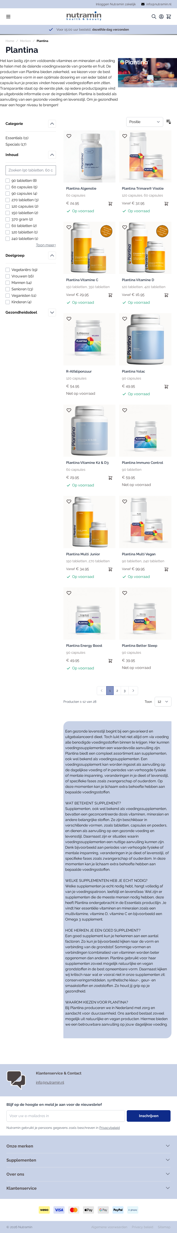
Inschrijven (149, 1116)
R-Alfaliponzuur (79, 371)
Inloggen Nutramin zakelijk (116, 4)
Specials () (21, 144)
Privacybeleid (109, 1128)
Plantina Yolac (133, 371)
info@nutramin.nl (50, 1082)
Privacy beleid (143, 1227)
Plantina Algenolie (81, 188)
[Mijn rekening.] (161, 16)
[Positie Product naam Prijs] (144, 122)
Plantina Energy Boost (84, 646)
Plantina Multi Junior (83, 554)
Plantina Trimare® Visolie (143, 188)
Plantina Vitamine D (138, 280)
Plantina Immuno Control (142, 463)
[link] (101, 690)
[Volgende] (133, 690)
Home (10, 41)
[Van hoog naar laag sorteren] (168, 122)
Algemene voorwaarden (109, 1227)
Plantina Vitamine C (82, 280)
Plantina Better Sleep (139, 646)
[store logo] (84, 16)
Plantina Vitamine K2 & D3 (87, 463)
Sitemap (164, 1227)
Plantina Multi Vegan (139, 554)
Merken (25, 41)
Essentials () (21, 138)
